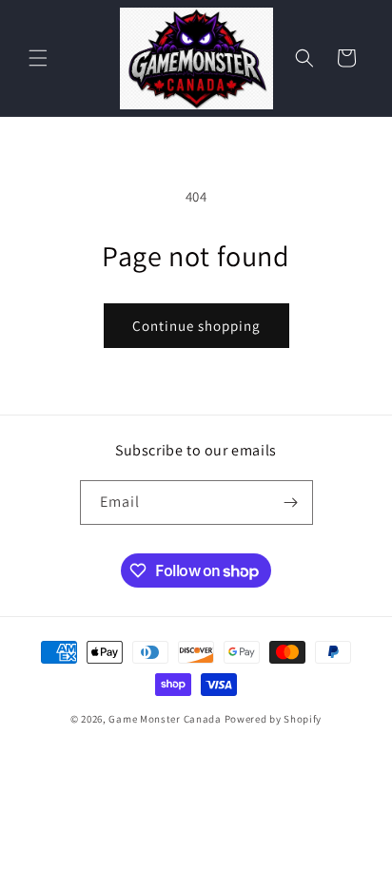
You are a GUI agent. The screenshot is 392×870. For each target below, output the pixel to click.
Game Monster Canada (164, 718)
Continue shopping (196, 326)
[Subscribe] (291, 502)
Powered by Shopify (274, 718)
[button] (38, 58)
